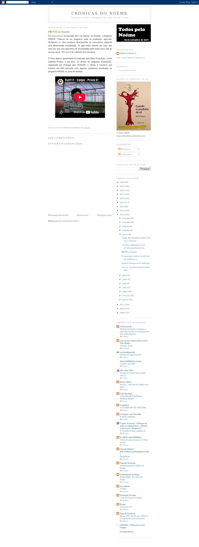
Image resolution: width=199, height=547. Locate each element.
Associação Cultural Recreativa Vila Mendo (134, 341)
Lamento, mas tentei (127, 363)
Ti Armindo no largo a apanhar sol (133, 430)
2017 (122, 194)
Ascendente (125, 486)
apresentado (57, 36)
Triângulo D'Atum (128, 495)
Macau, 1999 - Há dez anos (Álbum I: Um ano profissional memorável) (134, 517)
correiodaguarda (127, 352)
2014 (122, 206)
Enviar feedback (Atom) (68, 220)
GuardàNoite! (125, 456)
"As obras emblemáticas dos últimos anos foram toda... (133, 246)
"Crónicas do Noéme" (123, 70)
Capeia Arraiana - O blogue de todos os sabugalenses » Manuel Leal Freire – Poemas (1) (133, 426)
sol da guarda (126, 326)
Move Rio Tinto (127, 370)
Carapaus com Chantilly (130, 414)
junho (125, 279)
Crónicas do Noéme (100, 13)
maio (124, 283)
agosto (125, 234)
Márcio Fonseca (128, 53)
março (125, 291)
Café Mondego (126, 393)
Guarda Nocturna (127, 462)
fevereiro (126, 295)
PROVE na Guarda (129, 251)
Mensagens (125, 149)
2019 (122, 186)
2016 (122, 198)
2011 (122, 304)
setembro (126, 230)
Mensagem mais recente (58, 215)
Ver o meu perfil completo (131, 58)
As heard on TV (126, 507)
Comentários (126, 154)
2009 (122, 312)
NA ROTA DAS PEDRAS (130, 437)
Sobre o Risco (126, 381)
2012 (122, 214)
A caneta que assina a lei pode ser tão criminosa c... (136, 257)
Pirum (122, 504)
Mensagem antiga (104, 215)
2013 (122, 210)
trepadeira (124, 404)
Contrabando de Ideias (130, 474)
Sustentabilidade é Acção (131, 361)
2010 (122, 308)
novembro (126, 222)
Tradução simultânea (127, 416)
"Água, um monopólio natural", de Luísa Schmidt (136, 239)
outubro (126, 226)
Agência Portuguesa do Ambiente (136, 263)
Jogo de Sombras (127, 513)
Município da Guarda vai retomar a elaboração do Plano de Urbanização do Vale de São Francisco (134, 331)
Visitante (123, 488)
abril (124, 287)
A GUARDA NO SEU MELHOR (133, 407)
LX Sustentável (126, 531)
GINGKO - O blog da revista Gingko (132, 526)
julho (124, 275)
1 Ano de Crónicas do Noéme (131, 497)
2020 (122, 182)
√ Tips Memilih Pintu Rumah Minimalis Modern (131, 397)
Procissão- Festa (126, 345)
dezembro (126, 218)
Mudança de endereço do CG (130, 354)
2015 (122, 202)
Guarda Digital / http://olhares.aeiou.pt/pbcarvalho (134, 451)
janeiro (125, 299)
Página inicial (82, 215)
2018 (122, 190)
